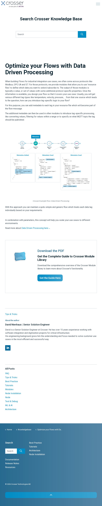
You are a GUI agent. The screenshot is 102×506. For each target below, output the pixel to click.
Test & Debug (11, 401)
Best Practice (11, 381)
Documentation (12, 459)
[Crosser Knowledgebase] (12, 4)
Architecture (10, 409)
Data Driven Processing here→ (36, 228)
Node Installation (13, 393)
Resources (10, 467)
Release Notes (12, 463)
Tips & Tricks (11, 314)
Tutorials (9, 385)
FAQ (7, 373)
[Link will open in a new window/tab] (7, 348)
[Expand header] (98, 4)
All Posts (10, 368)
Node (7, 397)
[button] (82, 34)
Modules (9, 389)
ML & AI (9, 405)
